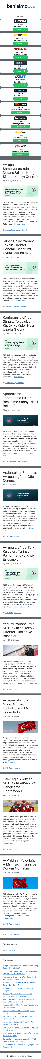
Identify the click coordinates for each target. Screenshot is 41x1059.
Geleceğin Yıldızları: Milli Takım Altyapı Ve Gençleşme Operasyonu (19, 785)
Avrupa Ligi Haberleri (13, 536)
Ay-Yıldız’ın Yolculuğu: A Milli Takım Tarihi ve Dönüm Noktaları (20, 864)
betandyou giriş (9, 950)
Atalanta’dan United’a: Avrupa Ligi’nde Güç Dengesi (20, 477)
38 (11, 934)
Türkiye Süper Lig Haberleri (15, 306)
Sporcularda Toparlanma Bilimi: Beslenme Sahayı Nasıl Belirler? (20, 400)
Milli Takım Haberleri (13, 689)
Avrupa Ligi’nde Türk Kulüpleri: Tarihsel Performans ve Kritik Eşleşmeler (19, 553)
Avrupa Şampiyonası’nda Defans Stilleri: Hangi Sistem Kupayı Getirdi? (20, 171)
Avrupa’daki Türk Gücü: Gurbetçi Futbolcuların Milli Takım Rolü (16, 706)
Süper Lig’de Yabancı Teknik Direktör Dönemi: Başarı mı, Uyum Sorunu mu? (19, 247)
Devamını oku (19, 224)
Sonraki (17, 934)
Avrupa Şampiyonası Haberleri (17, 230)
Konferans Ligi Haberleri (14, 383)
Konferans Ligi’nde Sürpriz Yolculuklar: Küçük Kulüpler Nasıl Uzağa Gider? (19, 323)
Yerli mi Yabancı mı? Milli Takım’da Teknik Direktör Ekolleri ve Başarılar (18, 630)
